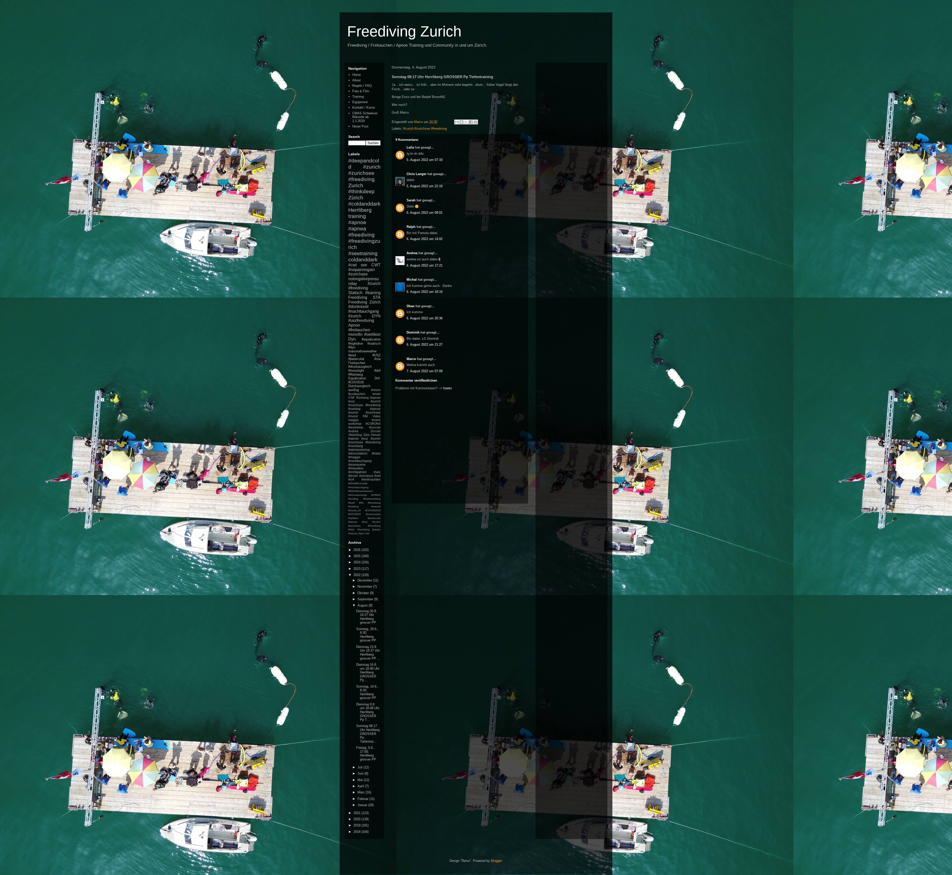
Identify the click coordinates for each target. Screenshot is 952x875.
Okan (411, 306)
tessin (377, 393)
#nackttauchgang (360, 460)
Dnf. (378, 378)
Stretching (355, 434)
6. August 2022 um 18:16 (425, 292)
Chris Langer (416, 174)
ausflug (353, 390)
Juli (360, 767)
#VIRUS (376, 495)
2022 (357, 575)
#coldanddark (364, 204)
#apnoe (357, 222)
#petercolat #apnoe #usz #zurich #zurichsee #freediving (364, 522)
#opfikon (353, 518)
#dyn (351, 347)
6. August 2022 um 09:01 (425, 212)
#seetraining (363, 253)
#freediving (361, 235)
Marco (411, 359)
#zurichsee (358, 274)
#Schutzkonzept (357, 495)
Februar (363, 799)
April (361, 786)
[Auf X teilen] (466, 122)
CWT (376, 265)
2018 (357, 832)
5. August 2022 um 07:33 (425, 160)
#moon (376, 390)
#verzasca (366, 475)
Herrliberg (360, 210)
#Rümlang (355, 374)
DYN (376, 316)
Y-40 (366, 533)
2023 (357, 569)
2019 (357, 825)
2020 (357, 819)
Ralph (411, 227)
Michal (412, 279)
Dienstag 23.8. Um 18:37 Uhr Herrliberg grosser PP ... (368, 652)
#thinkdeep (361, 191)
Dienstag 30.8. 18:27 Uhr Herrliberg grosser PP (366, 617)
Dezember (365, 580)
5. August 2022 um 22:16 (425, 186)
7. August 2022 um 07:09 (425, 371)
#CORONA (373, 423)
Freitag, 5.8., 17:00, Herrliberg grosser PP (366, 753)
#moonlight (356, 370)
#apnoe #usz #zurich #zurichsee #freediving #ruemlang (364, 442)
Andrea (412, 253)
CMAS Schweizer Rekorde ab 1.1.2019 (365, 117)
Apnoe (354, 325)
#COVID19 (356, 382)
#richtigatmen (357, 472)
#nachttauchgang (363, 311)
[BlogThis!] (461, 122)
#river (351, 529)
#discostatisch (357, 453)
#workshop (355, 427)
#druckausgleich (360, 366)
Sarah (411, 200)
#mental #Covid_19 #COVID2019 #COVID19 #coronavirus (364, 510)
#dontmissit (358, 306)
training (357, 216)
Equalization (357, 378)
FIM (365, 416)
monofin (355, 334)
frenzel (376, 434)
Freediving (357, 297)
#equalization (371, 339)
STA (377, 297)
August (363, 605)
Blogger (496, 861)
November (365, 586)
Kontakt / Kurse (363, 107)
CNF (351, 397)
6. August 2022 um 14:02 (425, 239)
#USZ (376, 355)
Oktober (363, 593)
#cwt (352, 265)
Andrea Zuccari (364, 431)
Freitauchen (356, 363)
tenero (376, 420)
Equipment (360, 102)
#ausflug (353, 498)
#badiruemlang (372, 498)
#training (373, 293)
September (365, 599)
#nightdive (355, 343)
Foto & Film (360, 91)
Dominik (413, 332)
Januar (362, 805)
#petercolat (356, 359)
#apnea (357, 228)
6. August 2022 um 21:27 (425, 344)
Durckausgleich (359, 386)
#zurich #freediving (364, 285)
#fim (361, 502)
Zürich (355, 197)
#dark (351, 502)
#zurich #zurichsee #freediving (425, 128)
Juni (360, 773)
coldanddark (363, 259)
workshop (354, 423)
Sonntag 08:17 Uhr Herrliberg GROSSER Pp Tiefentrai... (368, 733)
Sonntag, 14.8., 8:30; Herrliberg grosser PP (367, 692)
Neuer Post (360, 126)
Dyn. (352, 339)
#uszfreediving (361, 320)
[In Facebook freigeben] (470, 122)
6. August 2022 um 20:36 (425, 318)
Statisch (355, 293)
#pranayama (356, 464)
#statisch (374, 343)
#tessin (353, 475)
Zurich (355, 185)
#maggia (354, 457)
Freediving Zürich (364, 302)
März (361, 792)
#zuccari (375, 427)
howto (447, 388)
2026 (357, 550)
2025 (357, 556)
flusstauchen (356, 393)
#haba (376, 453)
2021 (357, 813)
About (356, 80)
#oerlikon (372, 334)
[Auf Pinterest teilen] (475, 122)
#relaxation (355, 468)
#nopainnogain (361, 270)
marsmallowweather (362, 351)
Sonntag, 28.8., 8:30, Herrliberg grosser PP (367, 634)
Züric (366, 434)
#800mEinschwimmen (360, 491)
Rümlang (362, 397)
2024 (357, 562)
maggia (353, 420)
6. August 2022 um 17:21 (425, 265)
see (364, 265)
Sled (360, 533)
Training (358, 96)
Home (356, 75)
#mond (353, 416)
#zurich (354, 316)
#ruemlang (363, 529)
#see (377, 472)
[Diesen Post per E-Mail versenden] (456, 122)
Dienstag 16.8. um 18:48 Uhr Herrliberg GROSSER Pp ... (367, 672)
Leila (410, 147)
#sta (377, 359)
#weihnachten (371, 479)
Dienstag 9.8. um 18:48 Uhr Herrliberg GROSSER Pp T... (367, 712)
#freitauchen (359, 330)
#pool (352, 355)
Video (377, 416)
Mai (360, 780)
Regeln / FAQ (362, 86)
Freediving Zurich (404, 31)
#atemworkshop (359, 449)
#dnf (377, 370)
